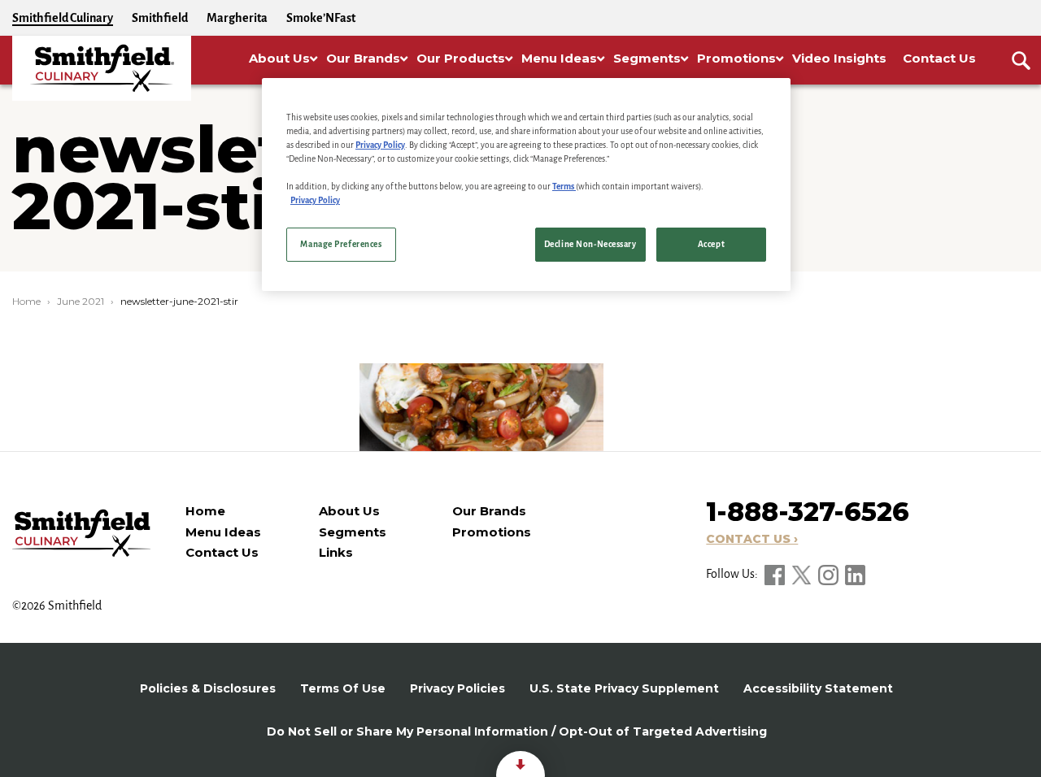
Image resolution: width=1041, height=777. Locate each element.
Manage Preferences (340, 244)
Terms (564, 186)
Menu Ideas (223, 532)
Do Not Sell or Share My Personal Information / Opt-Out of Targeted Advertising (517, 731)
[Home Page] (101, 68)
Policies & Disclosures (208, 688)
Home (26, 301)
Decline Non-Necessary (590, 244)
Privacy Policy (380, 145)
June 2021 (80, 301)
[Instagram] (829, 573)
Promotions (491, 532)
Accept (711, 244)
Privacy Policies (457, 688)
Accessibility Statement (818, 688)
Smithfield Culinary (62, 17)
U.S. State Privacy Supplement (624, 688)
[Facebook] (775, 573)
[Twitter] (802, 573)
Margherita (237, 17)
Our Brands (489, 511)
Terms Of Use (342, 688)
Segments (352, 532)
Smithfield (160, 17)
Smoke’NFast (320, 17)
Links (336, 552)
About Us (349, 511)
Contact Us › (752, 539)
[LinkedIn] (855, 573)
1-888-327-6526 (807, 512)
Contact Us (222, 552)
